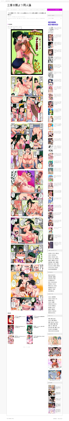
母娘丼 (49, 322)
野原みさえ (53, 309)
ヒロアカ (57, 260)
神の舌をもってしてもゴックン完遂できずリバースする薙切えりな (57, 73)
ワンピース (49, 258)
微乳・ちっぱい (53, 318)
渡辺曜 (53, 302)
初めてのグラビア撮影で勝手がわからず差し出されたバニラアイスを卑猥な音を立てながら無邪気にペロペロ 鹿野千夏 (57, 118)
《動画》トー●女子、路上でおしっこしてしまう (58, 399)
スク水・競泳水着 (54, 329)
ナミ (56, 298)
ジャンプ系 (49, 329)
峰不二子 (53, 300)
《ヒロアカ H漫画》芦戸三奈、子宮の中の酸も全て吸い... (39, 337)
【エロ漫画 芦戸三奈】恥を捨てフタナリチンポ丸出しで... (20, 327)
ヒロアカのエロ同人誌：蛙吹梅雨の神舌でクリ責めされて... (39, 317)
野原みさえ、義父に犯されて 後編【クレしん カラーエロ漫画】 (57, 176)
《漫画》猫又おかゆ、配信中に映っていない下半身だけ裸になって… (58, 411)
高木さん (58, 265)
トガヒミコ (49, 298)
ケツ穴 (58, 327)
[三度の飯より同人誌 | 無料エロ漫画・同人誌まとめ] (20, 5)
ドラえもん (56, 267)
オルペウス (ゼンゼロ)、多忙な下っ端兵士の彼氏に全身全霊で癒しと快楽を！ (57, 221)
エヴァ (53, 258)
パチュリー (49, 302)
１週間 (50, 24)
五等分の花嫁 (50, 262)
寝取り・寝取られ (54, 320)
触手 (56, 325)
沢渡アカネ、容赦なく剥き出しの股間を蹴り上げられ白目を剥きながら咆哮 (57, 28)
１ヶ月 (53, 24)
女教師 (54, 325)
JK (51, 325)
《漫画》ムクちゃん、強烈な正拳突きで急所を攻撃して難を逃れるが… (58, 405)
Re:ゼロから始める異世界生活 (52, 269)
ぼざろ (54, 278)
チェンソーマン (50, 265)
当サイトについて (60, 418)
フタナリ (49, 320)
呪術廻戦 (57, 262)
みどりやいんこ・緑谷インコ (35, 18)
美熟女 (56, 327)
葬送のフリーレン (50, 285)
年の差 (49, 318)
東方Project (56, 258)
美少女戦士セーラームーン (52, 287)
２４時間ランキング (52, 22)
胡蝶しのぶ (53, 305)
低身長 (49, 325)
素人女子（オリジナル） (51, 312)
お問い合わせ (55, 418)
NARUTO (55, 265)
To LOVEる (49, 253)
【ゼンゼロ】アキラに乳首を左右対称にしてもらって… (58, 387)
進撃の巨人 (53, 260)
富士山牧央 (49, 307)
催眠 (53, 327)
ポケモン (55, 285)
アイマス (53, 253)
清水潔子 (49, 309)
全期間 (56, 24)
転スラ (49, 282)
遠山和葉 (49, 300)
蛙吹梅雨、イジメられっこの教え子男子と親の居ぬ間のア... (39, 327)
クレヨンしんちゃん (54, 282)
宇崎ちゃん (57, 253)
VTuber (54, 262)
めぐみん (53, 298)
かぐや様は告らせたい (51, 280)
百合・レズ (52, 322)
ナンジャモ (49, 305)
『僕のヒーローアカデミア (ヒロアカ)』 (19, 16)
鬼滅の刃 (49, 260)
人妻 (49, 327)
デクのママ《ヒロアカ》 (12, 18)
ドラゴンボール (50, 278)
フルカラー (56, 322)
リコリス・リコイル (51, 267)
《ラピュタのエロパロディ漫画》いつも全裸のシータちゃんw (57, 198)
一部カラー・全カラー (26, 18)
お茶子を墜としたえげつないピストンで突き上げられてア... (20, 337)
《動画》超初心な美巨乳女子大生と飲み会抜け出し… (58, 393)
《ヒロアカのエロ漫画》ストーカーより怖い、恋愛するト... (20, 317)
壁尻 (51, 327)
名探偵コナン (50, 289)
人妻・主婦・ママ (19, 18)
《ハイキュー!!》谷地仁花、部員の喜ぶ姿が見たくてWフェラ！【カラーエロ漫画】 (57, 132)
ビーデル (53, 307)
